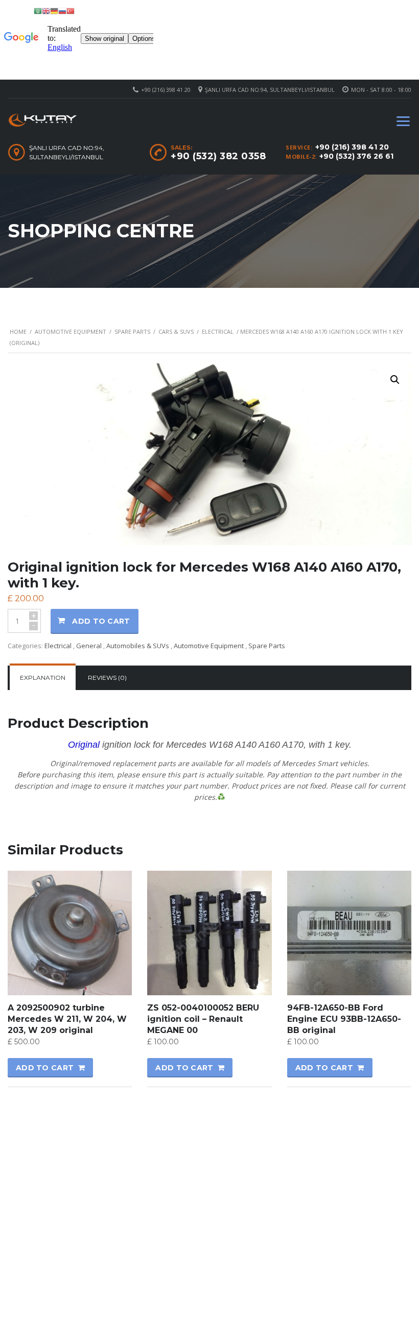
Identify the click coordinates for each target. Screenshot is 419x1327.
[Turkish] (70, 10)
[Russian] (62, 10)
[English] (46, 10)
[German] (54, 10)
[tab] (43, 678)
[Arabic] (38, 10)
